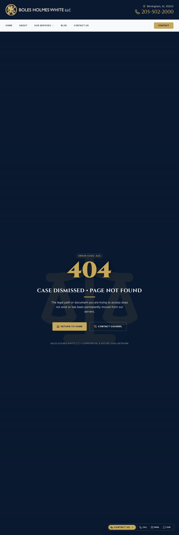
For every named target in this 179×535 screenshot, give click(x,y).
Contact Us (81, 25)
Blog (64, 25)
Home (9, 25)
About (23, 25)
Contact (163, 25)
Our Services (42, 25)
